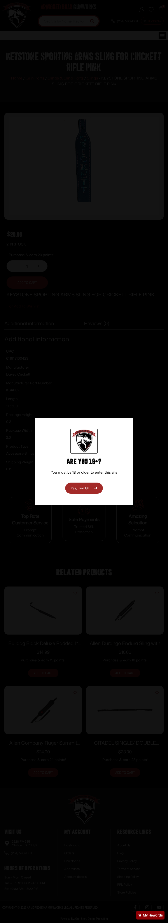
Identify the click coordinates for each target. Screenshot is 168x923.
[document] (84, 461)
